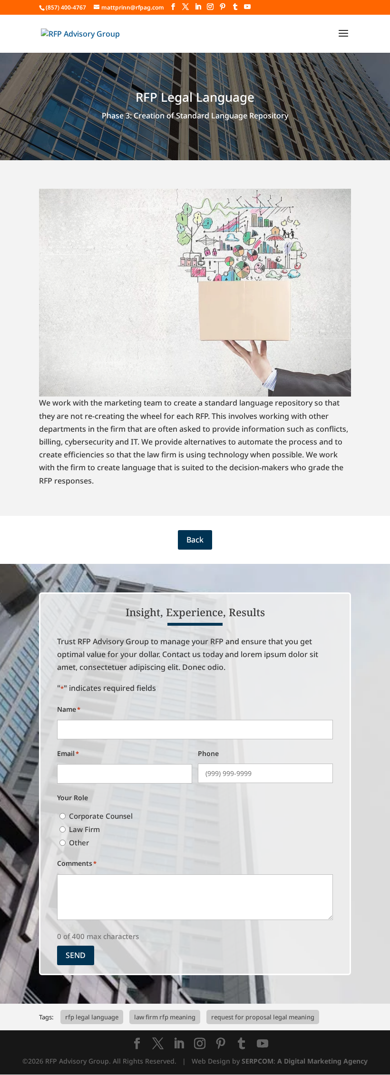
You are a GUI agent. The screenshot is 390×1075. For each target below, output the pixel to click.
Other (79, 842)
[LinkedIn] (198, 6)
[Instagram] (210, 6)
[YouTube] (247, 6)
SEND (76, 955)
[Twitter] (185, 6)
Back (195, 539)
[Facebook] (173, 6)
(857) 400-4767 (66, 7)
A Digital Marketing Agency (322, 1060)
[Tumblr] (235, 6)
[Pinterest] (222, 6)
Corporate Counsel (101, 816)
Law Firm (84, 829)
